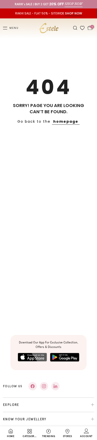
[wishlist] (82, 28)
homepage (65, 121)
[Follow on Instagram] (44, 386)
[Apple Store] (32, 357)
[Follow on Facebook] (32, 386)
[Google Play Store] (65, 357)
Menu (14, 28)
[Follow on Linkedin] (55, 386)
